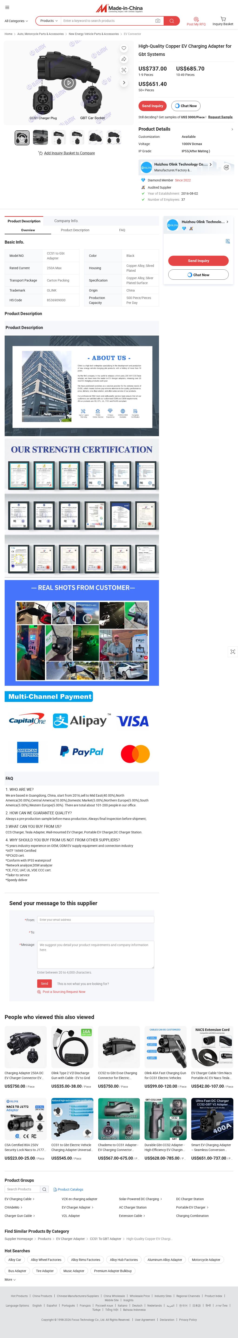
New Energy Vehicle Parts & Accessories (94, 34)
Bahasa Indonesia (134, 1309)
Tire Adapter (45, 1271)
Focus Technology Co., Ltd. (89, 1319)
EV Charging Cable (18, 1199)
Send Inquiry (152, 106)
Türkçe (96, 1309)
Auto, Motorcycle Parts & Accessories (40, 34)
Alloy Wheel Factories (46, 1259)
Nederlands (154, 1305)
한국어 (183, 1305)
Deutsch (137, 1305)
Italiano (122, 1305)
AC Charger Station (133, 1207)
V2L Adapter (71, 1215)
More (9, 1279)
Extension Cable (130, 1215)
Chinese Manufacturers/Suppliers (78, 1296)
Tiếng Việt (111, 1309)
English (37, 1305)
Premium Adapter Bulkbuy (113, 1271)
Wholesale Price (140, 1296)
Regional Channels (188, 1296)
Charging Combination (192, 1215)
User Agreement (145, 1319)
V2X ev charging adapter (79, 1199)
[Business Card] (228, 240)
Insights (128, 1300)
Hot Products (19, 1296)
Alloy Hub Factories (124, 1259)
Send (44, 983)
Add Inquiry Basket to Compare (69, 153)
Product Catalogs (70, 1189)
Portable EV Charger (190, 1207)
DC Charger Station (190, 1199)
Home (8, 34)
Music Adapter (73, 1271)
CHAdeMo (12, 1207)
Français (85, 1305)
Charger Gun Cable (18, 1215)
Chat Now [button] (189, 106)
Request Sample (220, 117)
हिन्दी (208, 1305)
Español (52, 1305)
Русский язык (104, 1305)
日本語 (196, 1305)
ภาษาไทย (222, 1305)
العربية (170, 1305)
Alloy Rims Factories (85, 1259)
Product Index (213, 1296)
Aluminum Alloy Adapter (165, 1259)
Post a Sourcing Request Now (61, 991)
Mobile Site (112, 1300)
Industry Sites (163, 1296)
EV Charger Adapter (76, 1207)
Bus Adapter (17, 1271)
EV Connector (132, 34)
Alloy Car (14, 1259)
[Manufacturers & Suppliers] (119, 8)
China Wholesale (114, 1296)
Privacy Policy (188, 1319)
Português (68, 1305)
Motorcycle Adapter (206, 1259)
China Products (42, 1296)
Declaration (167, 1319)
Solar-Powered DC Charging (139, 1199)
